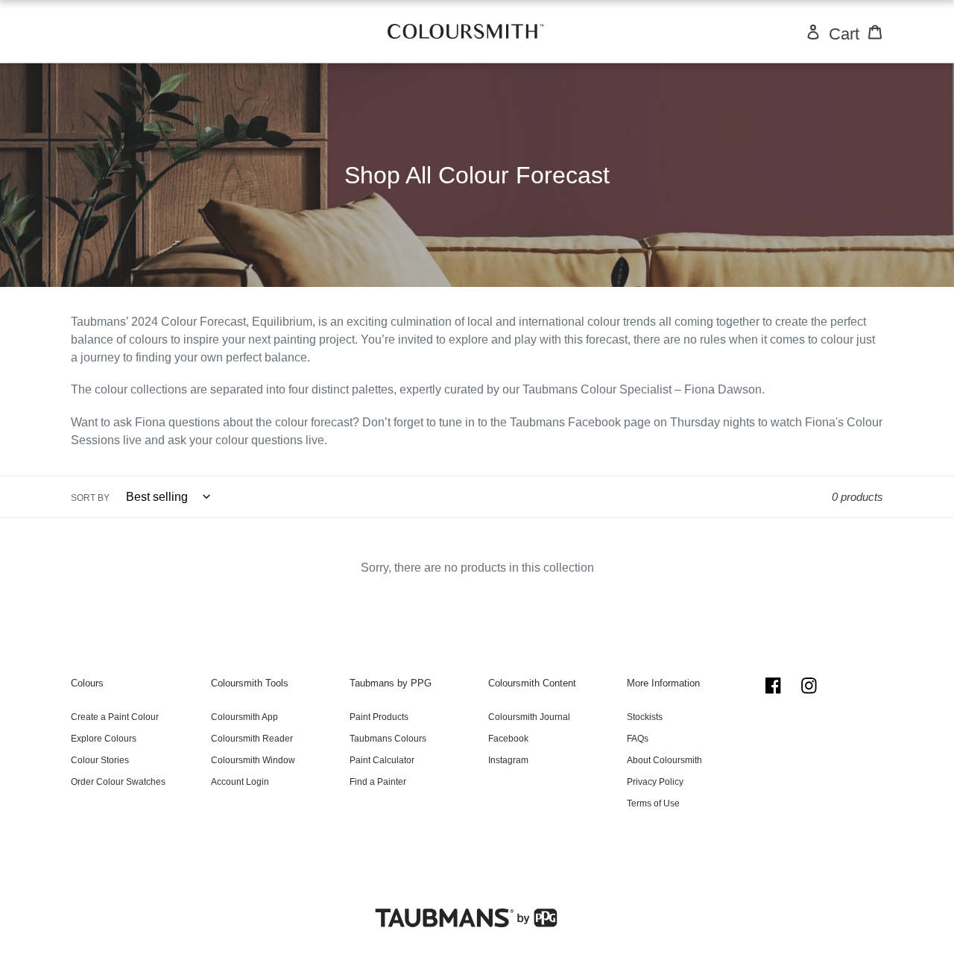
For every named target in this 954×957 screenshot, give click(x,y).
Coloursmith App (244, 717)
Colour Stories (100, 760)
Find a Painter (378, 782)
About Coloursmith (664, 760)
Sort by (90, 498)
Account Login (240, 782)
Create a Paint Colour (115, 717)
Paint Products (379, 717)
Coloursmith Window (253, 760)
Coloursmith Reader (252, 738)
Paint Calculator (382, 760)
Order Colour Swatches (118, 782)
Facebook (508, 738)
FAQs (637, 738)
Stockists (645, 717)
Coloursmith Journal (529, 717)
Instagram (508, 760)
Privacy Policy (655, 782)
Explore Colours (103, 738)
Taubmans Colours (388, 738)
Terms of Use (653, 803)
